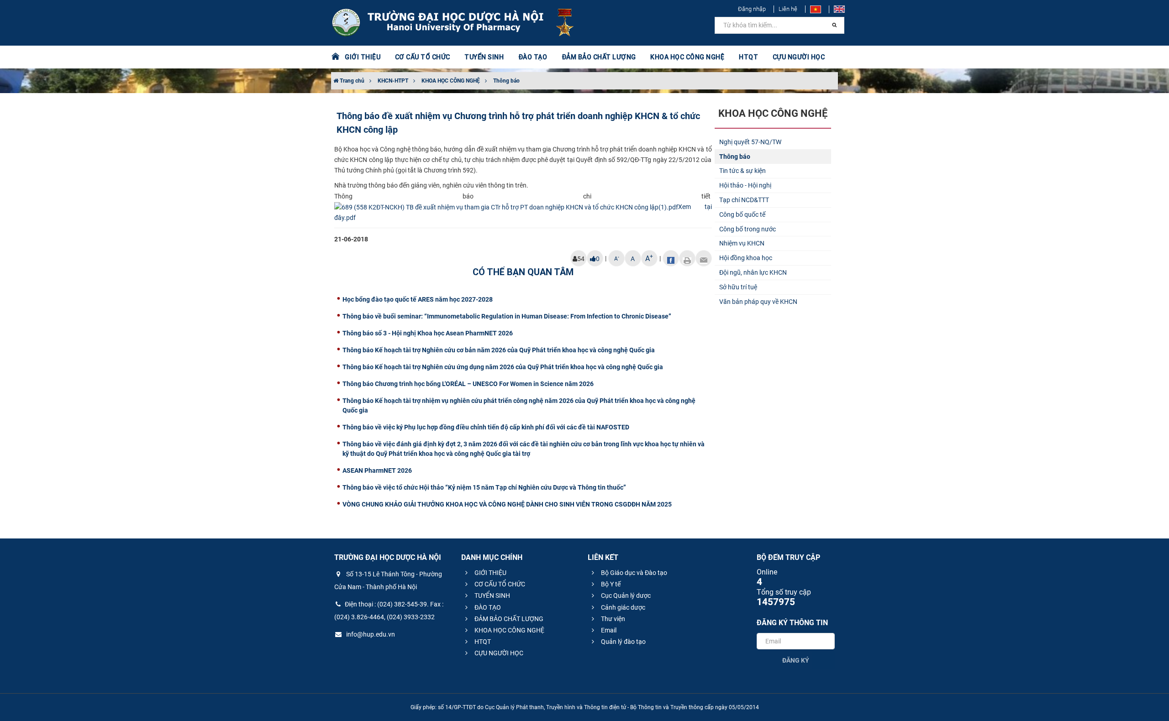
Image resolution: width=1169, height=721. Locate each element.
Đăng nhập (752, 8)
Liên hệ (788, 8)
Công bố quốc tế (742, 214)
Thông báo (506, 81)
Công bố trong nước (747, 229)
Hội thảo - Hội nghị (745, 185)
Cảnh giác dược (622, 607)
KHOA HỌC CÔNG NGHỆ (450, 81)
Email (608, 630)
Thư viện (612, 618)
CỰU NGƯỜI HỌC (498, 653)
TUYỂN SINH (484, 57)
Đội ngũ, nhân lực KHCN (753, 272)
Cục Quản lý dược (625, 595)
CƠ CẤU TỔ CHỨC (499, 584)
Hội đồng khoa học (745, 257)
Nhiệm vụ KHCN (741, 243)
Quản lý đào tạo (623, 641)
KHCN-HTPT (393, 81)
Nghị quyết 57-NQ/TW (750, 142)
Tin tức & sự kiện (742, 170)
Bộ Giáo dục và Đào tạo (633, 572)
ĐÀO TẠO (487, 607)
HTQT (482, 641)
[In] (687, 258)
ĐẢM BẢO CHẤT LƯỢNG (508, 618)
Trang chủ (351, 81)
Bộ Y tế (610, 584)
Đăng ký (795, 660)
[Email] (703, 258)
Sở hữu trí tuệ (738, 287)
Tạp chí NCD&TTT (744, 200)
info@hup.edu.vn (370, 634)
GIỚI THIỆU (489, 572)
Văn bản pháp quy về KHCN (758, 301)
